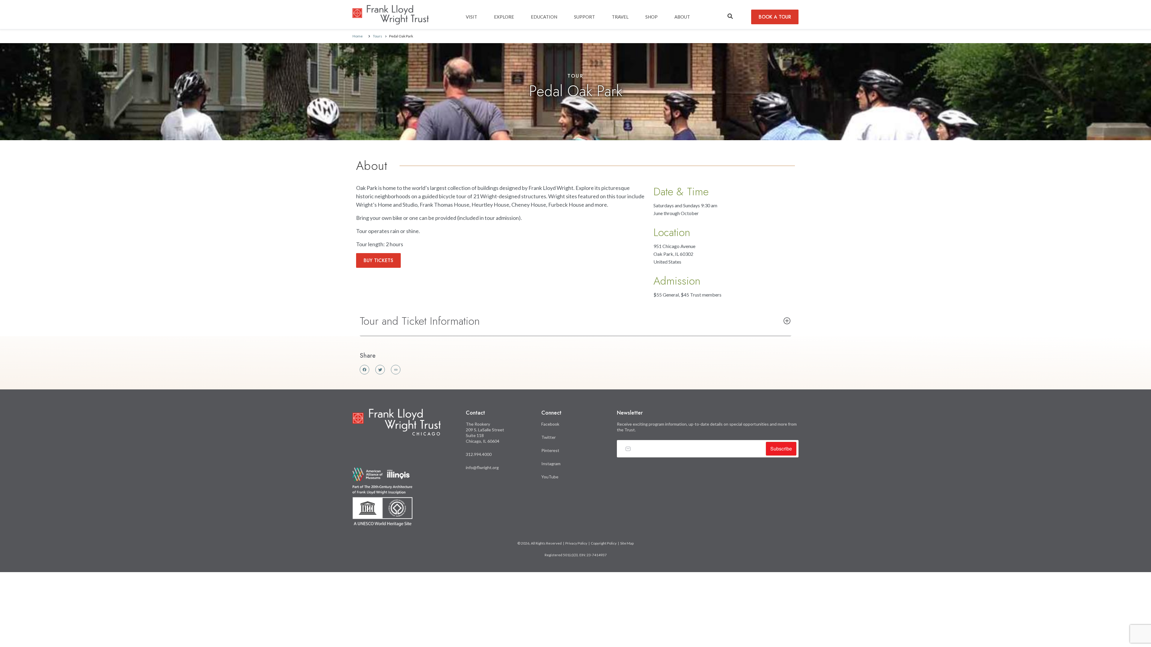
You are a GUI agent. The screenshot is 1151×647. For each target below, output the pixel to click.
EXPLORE (504, 16)
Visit (471, 16)
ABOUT (682, 16)
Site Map (627, 543)
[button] (730, 16)
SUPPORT (584, 16)
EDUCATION (544, 16)
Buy (378, 260)
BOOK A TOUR (775, 16)
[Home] (390, 9)
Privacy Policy (576, 543)
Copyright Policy (604, 543)
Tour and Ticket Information (420, 321)
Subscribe (781, 448)
